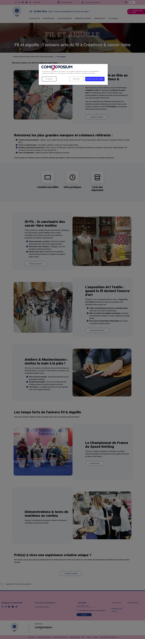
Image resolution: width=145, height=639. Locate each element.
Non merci (76, 79)
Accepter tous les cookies (94, 79)
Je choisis (49, 79)
